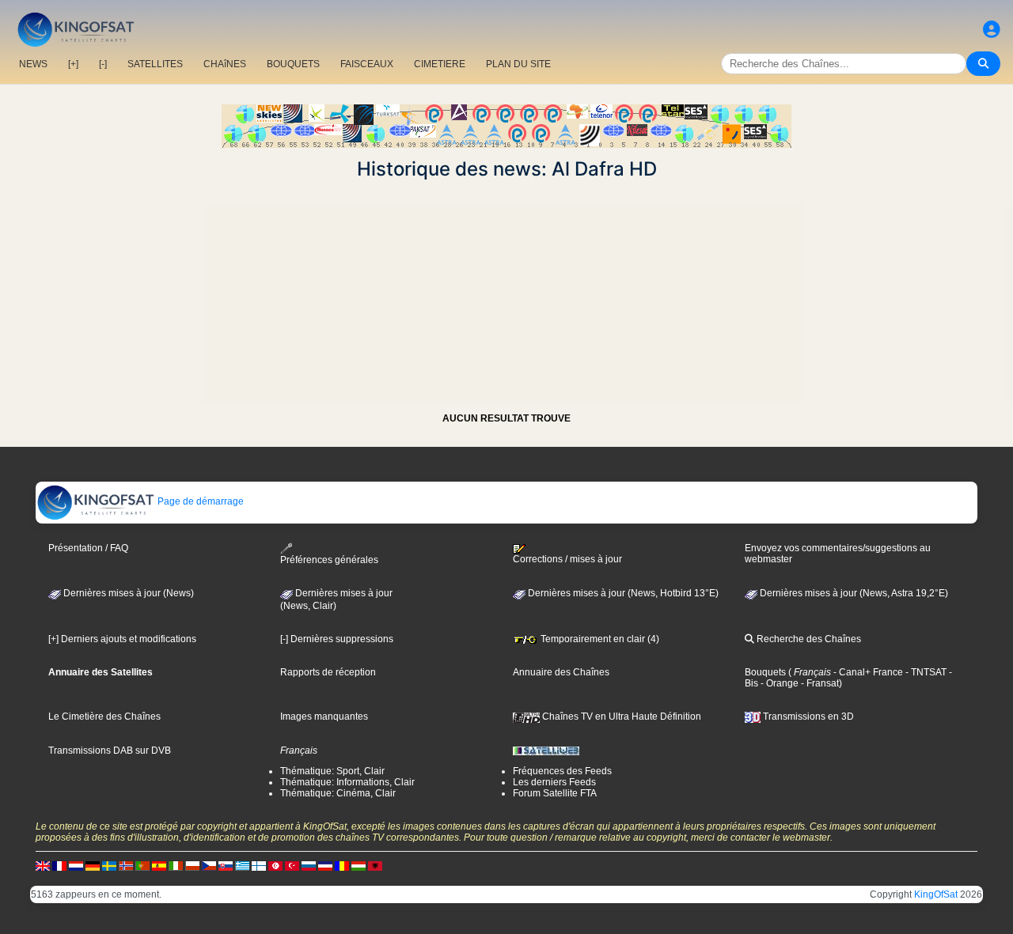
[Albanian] (375, 865)
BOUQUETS (293, 64)
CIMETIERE (439, 64)
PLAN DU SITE (518, 64)
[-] (103, 64)
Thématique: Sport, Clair (332, 771)
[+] (73, 64)
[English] (43, 865)
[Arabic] (275, 865)
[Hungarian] (358, 865)
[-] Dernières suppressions (336, 639)
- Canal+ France (867, 672)
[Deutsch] (92, 865)
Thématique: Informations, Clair (347, 782)
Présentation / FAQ (88, 548)
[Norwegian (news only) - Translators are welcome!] (126, 865)
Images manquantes (324, 716)
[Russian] (309, 865)
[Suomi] (259, 865)
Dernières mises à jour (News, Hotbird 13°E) (622, 593)
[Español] (159, 865)
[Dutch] (76, 865)
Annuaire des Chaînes (561, 672)
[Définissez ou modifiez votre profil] (991, 30)
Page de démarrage (199, 501)
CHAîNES (224, 64)
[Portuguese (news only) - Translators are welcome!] (142, 865)
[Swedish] (109, 865)
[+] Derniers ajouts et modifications (122, 639)
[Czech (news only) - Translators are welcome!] (209, 865)
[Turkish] (292, 865)
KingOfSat (936, 894)
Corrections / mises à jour (567, 559)
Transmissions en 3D (807, 716)
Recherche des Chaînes (807, 639)
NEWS (33, 64)
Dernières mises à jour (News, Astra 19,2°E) (852, 593)
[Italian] (176, 865)
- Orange (778, 683)
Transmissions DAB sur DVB (109, 750)
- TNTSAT (925, 672)
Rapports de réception (328, 672)
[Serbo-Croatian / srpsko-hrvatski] (325, 865)
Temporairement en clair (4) (598, 639)
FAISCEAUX (366, 64)
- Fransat (819, 683)
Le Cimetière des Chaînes (104, 716)
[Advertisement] (506, 291)
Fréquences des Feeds (562, 771)
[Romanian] (342, 865)
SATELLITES (155, 64)
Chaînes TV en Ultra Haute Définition (620, 716)
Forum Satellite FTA (555, 793)
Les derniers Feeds (554, 782)
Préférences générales (329, 559)
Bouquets (765, 672)
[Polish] (192, 865)
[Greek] (242, 865)
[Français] (59, 865)
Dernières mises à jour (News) (127, 593)
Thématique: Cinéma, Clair (338, 793)
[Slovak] (225, 865)
